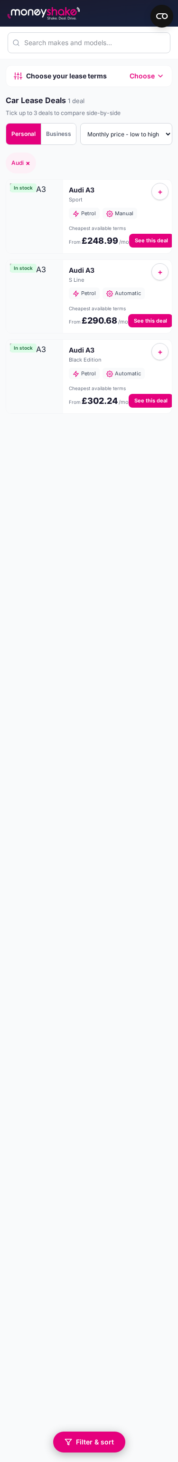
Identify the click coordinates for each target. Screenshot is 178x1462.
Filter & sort (95, 1442)
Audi (20, 163)
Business (58, 133)
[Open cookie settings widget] (161, 16)
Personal (23, 133)
